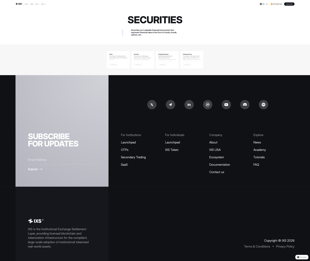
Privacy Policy (285, 246)
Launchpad (128, 142)
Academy (259, 150)
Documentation (219, 164)
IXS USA (215, 150)
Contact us (216, 172)
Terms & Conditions (257, 246)
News (257, 142)
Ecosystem (216, 157)
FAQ (256, 164)
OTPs (124, 150)
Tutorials (259, 157)
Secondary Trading (133, 157)
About (213, 142)
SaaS (124, 164)
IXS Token (171, 150)
